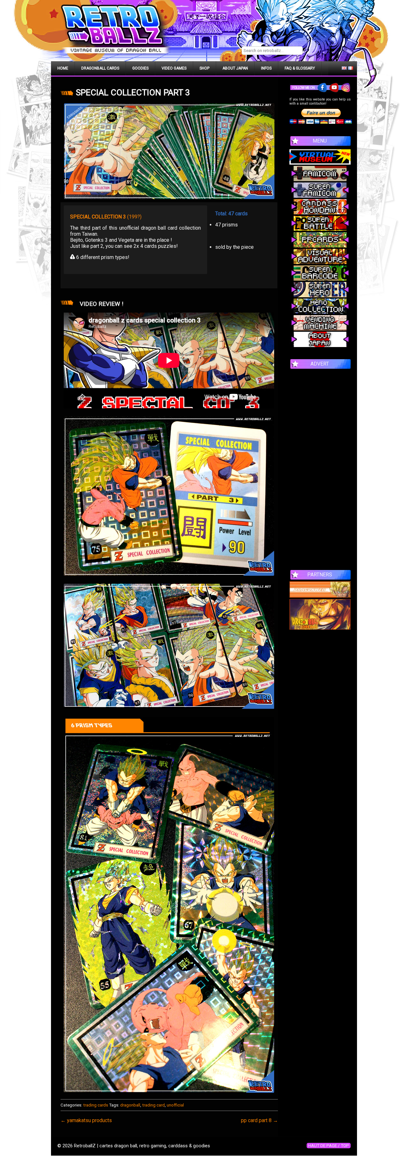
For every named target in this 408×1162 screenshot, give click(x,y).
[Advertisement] (320, 466)
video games (174, 68)
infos (266, 68)
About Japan (235, 68)
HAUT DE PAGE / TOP (328, 1145)
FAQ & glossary (300, 68)
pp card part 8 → (259, 1120)
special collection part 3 (133, 92)
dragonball (130, 1105)
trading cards (95, 1105)
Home (62, 68)
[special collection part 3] (169, 151)
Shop (204, 68)
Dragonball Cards (100, 68)
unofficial (175, 1105)
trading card (153, 1105)
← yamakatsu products (86, 1120)
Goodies (140, 68)
